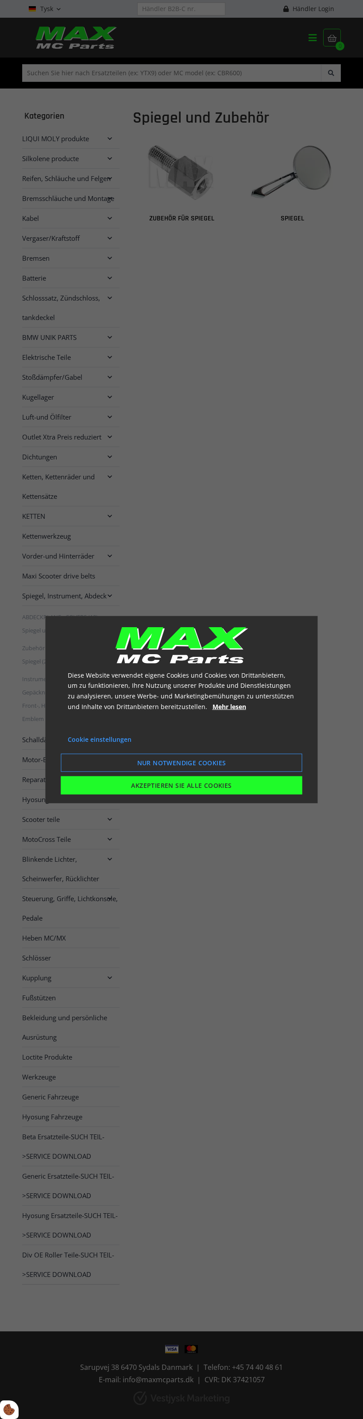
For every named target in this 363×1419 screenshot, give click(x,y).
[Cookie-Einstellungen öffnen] (9, 1409)
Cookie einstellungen (99, 739)
